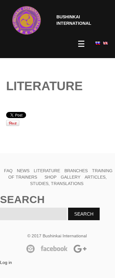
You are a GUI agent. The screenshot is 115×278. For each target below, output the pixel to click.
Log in (6, 262)
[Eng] (105, 43)
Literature (47, 170)
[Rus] (97, 43)
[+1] (75, 115)
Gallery (70, 177)
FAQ (8, 170)
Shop (50, 177)
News (23, 170)
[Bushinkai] (26, 20)
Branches (76, 170)
